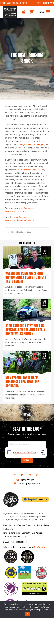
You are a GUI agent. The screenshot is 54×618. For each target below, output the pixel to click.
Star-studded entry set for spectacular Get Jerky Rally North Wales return (25, 329)
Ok (27, 614)
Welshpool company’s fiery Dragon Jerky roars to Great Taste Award (25, 277)
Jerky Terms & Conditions (24, 525)
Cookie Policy (8, 529)
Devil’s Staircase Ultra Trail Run (30, 170)
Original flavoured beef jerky (32, 144)
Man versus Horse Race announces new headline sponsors (22, 381)
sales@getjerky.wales (28, 483)
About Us (7, 525)
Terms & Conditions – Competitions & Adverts (23, 533)
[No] (50, 609)
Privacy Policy (43, 525)
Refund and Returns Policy (14, 537)
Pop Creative (39, 547)
